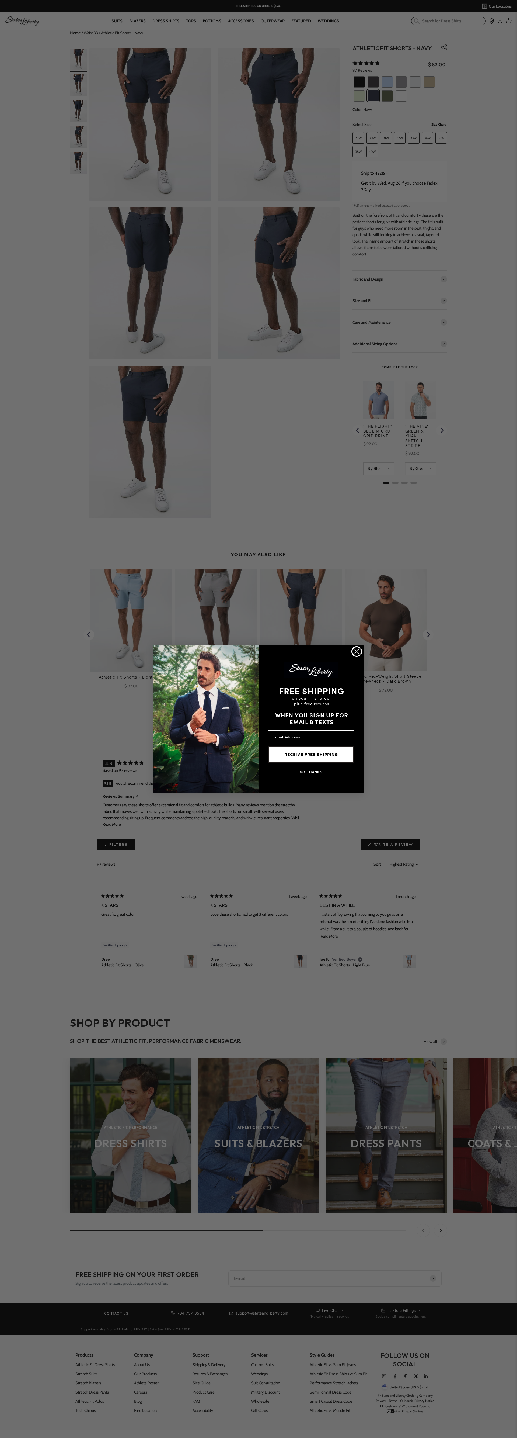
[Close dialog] (356, 651)
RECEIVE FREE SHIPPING (311, 754)
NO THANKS (311, 772)
